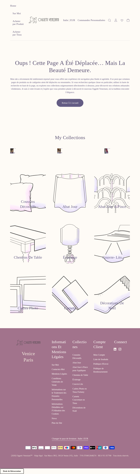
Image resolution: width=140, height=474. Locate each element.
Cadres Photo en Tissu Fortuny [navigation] (79, 390)
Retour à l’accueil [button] (70, 103)
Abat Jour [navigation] (76, 362)
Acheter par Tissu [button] (17, 33)
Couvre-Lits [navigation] (77, 384)
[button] (69, 21)
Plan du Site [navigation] (57, 423)
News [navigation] (54, 418)
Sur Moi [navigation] (55, 365)
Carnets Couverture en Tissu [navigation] (78, 399)
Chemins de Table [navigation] (80, 375)
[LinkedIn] (115, 349)
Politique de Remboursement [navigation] (100, 370)
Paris (28, 360)
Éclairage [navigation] (76, 379)
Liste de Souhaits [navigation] (100, 359)
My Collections (70, 137)
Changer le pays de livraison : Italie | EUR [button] (70, 438)
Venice (28, 353)
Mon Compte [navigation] (99, 355)
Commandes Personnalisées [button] (91, 20)
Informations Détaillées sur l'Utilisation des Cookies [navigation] (58, 409)
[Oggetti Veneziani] (28, 343)
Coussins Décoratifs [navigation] (76, 356)
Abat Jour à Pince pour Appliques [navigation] (80, 369)
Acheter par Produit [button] (18, 22)
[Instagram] (119, 349)
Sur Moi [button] (17, 13)
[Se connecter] (116, 20)
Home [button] (13, 5)
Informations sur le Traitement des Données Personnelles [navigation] (59, 394)
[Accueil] (43, 20)
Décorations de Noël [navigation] (78, 409)
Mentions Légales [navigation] (59, 374)
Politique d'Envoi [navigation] (100, 364)
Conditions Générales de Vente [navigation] (57, 381)
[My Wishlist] (122, 20)
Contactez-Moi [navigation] (58, 369)
